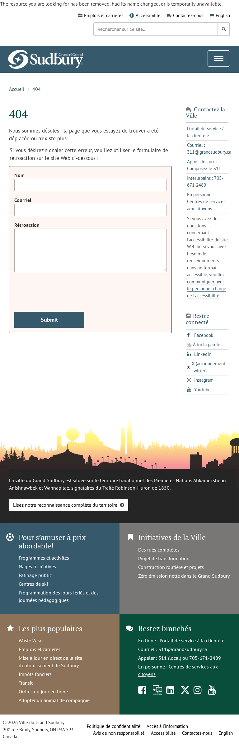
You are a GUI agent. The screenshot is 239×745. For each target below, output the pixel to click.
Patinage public (35, 575)
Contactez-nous (188, 15)
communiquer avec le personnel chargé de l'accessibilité (206, 289)
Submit (49, 319)
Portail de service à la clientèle (192, 640)
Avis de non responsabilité (119, 733)
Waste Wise (30, 640)
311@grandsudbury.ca (182, 649)
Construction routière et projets (171, 567)
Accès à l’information (167, 726)
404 (36, 89)
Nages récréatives (37, 566)
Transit (26, 683)
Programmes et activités (44, 558)
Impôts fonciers (35, 674)
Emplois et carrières (103, 15)
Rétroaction (27, 225)
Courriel (22, 200)
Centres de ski (33, 584)
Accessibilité (148, 15)
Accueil (16, 89)
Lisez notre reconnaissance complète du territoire (65, 505)
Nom (19, 175)
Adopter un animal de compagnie (54, 700)
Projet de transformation (164, 558)
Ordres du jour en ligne (43, 691)
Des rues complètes (159, 550)
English (223, 15)
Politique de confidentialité (113, 726)
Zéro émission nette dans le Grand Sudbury (184, 576)
